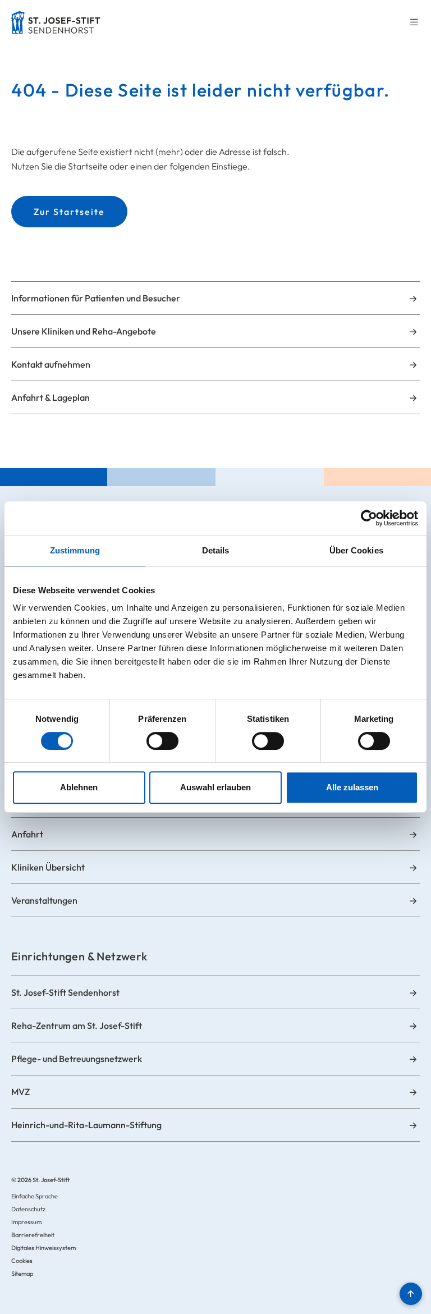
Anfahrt (27, 834)
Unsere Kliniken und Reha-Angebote (83, 331)
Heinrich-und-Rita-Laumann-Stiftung (86, 1124)
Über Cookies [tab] (356, 550)
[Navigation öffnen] (414, 22)
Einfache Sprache (34, 1196)
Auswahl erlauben (215, 787)
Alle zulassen (352, 787)
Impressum (26, 1222)
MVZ (20, 1091)
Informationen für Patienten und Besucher (95, 298)
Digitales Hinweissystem (43, 1248)
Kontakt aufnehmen (50, 364)
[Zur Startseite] (55, 22)
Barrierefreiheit (32, 1235)
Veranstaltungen (44, 900)
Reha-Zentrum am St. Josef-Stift (76, 1025)
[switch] (162, 741)
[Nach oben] (411, 1294)
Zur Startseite (69, 211)
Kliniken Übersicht (48, 867)
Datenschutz (28, 1209)
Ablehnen (79, 787)
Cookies (22, 1261)
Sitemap (22, 1274)
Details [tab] (216, 550)
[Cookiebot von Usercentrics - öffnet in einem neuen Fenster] (369, 518)
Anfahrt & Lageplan (50, 397)
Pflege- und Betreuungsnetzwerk (76, 1058)
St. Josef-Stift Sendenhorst (65, 992)
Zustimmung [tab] (75, 550)
